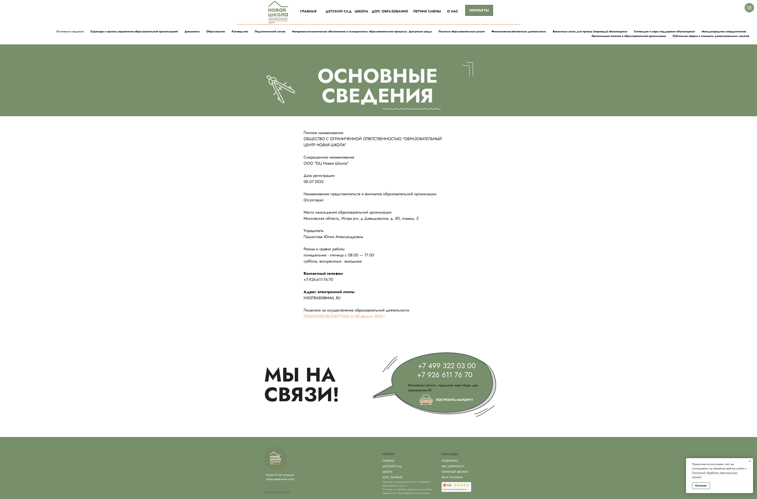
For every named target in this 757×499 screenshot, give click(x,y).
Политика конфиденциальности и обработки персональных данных (406, 483)
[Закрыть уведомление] (750, 461)
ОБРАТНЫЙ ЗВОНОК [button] (455, 472)
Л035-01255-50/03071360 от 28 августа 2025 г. (345, 316)
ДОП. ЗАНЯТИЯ (392, 477)
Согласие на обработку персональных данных (407, 489)
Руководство (240, 31)
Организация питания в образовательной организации (629, 36)
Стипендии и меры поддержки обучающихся (664, 31)
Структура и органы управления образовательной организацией (134, 31)
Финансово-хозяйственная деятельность (518, 31)
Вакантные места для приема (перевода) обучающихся (590, 31)
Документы (192, 31)
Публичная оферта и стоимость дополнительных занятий (711, 36)
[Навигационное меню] (749, 7)
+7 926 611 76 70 (445, 375)
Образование (215, 31)
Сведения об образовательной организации (406, 493)
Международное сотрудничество (724, 31)
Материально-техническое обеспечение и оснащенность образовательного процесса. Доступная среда (362, 31)
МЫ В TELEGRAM (452, 477)
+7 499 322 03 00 (447, 365)
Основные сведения (70, 31)
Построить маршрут (454, 400)
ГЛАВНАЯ (388, 461)
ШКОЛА (387, 472)
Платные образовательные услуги (461, 31)
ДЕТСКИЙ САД (392, 466)
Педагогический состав (270, 31)
